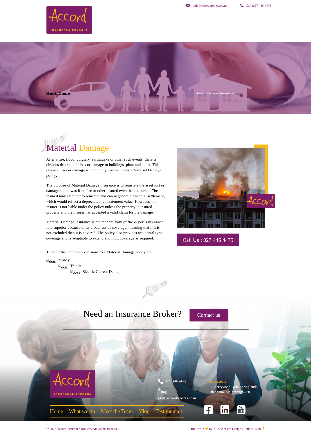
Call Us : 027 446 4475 (208, 240)
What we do (164, 18)
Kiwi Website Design (227, 428)
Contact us (229, 18)
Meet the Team (191, 18)
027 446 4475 (262, 5)
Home (145, 18)
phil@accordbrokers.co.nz (209, 5)
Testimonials (252, 18)
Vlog (211, 18)
